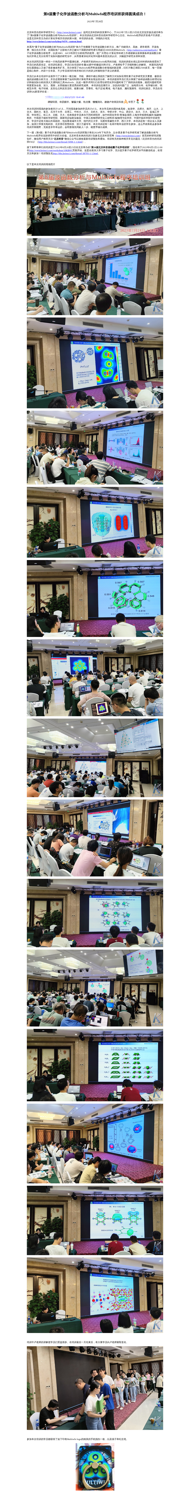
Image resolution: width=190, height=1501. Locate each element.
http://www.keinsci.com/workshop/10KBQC (50, 150)
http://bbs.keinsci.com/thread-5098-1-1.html (60, 142)
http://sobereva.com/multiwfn (142, 50)
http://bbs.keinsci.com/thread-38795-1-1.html (75, 153)
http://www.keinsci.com (69, 32)
